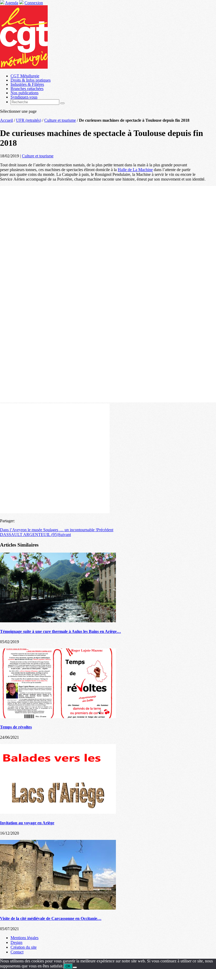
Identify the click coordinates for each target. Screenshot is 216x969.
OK (68, 966)
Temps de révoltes (16, 727)
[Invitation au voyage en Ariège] (58, 812)
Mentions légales (24, 937)
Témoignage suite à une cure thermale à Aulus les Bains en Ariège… (60, 631)
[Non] (75, 967)
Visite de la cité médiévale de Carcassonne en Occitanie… (50, 918)
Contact (17, 952)
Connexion (33, 3)
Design (16, 942)
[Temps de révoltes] (58, 716)
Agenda (11, 3)
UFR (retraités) (28, 120)
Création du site (24, 947)
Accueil (6, 120)
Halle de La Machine (135, 169)
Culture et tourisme (60, 120)
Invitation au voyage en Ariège (27, 823)
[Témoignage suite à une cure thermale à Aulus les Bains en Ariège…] (58, 621)
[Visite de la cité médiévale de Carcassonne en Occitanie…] (58, 908)
